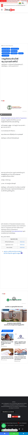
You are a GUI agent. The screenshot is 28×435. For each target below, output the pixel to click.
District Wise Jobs (9, 45)
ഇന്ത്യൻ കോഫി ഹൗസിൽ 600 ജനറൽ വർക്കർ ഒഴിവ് (7, 343)
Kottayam (21, 53)
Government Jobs (6, 51)
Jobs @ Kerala (14, 53)
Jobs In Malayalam (23, 423)
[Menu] (2, 10)
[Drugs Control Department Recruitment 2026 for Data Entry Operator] (21, 351)
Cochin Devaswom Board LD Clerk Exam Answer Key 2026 (15, 5)
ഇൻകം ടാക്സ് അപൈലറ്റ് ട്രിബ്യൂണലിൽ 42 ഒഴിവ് (20, 342)
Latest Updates (5, 55)
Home (3, 45)
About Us (16, 425)
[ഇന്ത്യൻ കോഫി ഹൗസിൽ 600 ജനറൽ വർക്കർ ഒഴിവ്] (7, 337)
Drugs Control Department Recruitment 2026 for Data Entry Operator (20, 358)
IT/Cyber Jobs (14, 51)
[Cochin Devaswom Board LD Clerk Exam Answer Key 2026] (7, 351)
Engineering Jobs (14, 48)
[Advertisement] (14, 28)
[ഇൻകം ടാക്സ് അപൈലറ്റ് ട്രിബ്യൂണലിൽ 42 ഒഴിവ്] (21, 337)
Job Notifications (5, 53)
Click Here (22, 242)
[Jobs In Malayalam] (9, 10)
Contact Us (21, 425)
